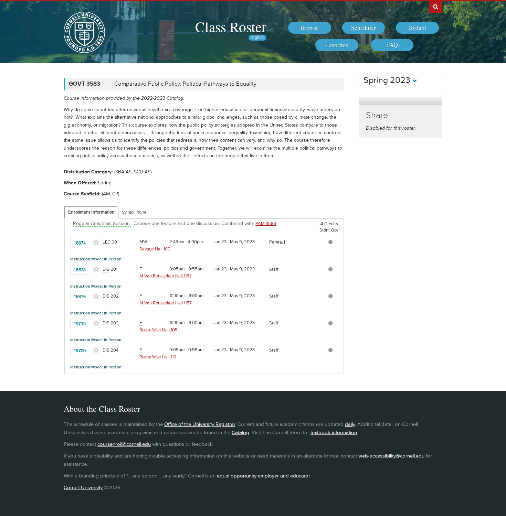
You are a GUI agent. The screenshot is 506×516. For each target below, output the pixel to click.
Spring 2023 (387, 80)
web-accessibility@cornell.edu (391, 456)
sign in (257, 37)
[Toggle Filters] (400, 101)
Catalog (240, 432)
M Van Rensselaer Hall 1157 (165, 303)
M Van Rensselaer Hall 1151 (165, 276)
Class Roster (230, 26)
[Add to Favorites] (96, 242)
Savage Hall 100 (154, 249)
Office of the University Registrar (199, 424)
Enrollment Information (91, 212)
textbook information (333, 432)
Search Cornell (435, 6)
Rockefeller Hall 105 (158, 330)
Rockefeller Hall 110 (157, 357)
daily (350, 424)
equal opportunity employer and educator (263, 476)
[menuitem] (309, 28)
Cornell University (83, 487)
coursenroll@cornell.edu (124, 444)
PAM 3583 (265, 223)
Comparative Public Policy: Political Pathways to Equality (185, 83)
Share (377, 115)
